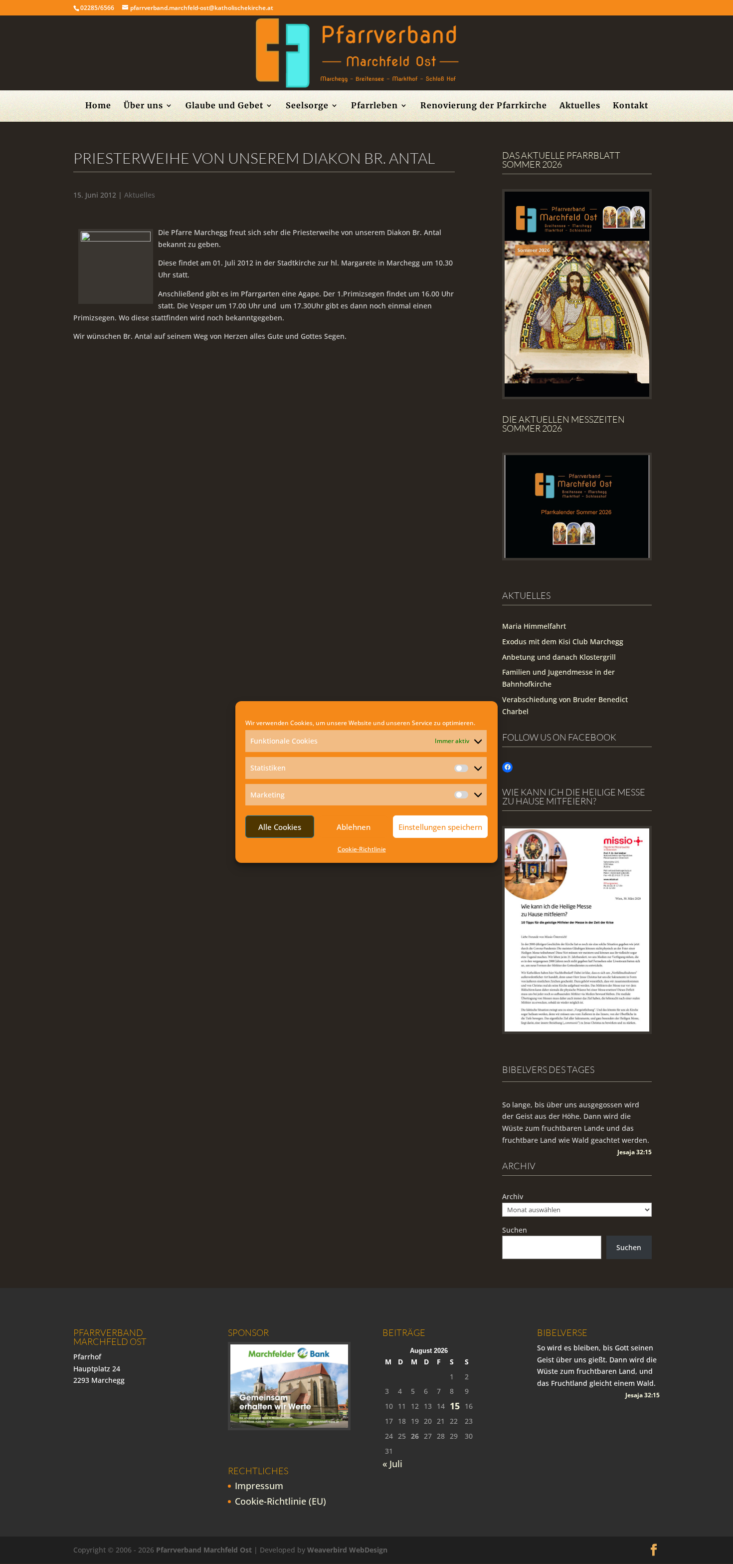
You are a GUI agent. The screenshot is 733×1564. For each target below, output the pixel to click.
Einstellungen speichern (440, 827)
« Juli (392, 1464)
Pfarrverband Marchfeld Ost (204, 1550)
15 (455, 1406)
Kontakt (630, 106)
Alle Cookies (279, 827)
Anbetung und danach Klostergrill (559, 657)
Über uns (143, 106)
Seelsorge (307, 106)
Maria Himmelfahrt (534, 626)
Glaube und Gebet (224, 106)
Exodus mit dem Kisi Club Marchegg (562, 641)
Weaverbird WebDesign (347, 1550)
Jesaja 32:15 (634, 1152)
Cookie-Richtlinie (362, 849)
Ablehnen (353, 827)
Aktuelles (579, 106)
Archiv (512, 1196)
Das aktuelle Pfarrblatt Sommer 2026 (561, 160)
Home (98, 106)
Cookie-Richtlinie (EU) (280, 1501)
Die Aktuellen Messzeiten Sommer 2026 (563, 424)
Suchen (514, 1230)
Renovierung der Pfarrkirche (483, 106)
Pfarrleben (374, 106)
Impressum (259, 1486)
